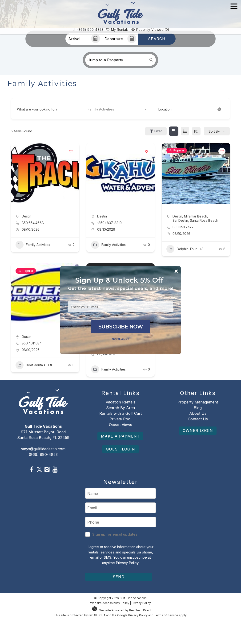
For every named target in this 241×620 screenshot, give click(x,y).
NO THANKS (120, 339)
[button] (120, 288)
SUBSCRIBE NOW (120, 327)
